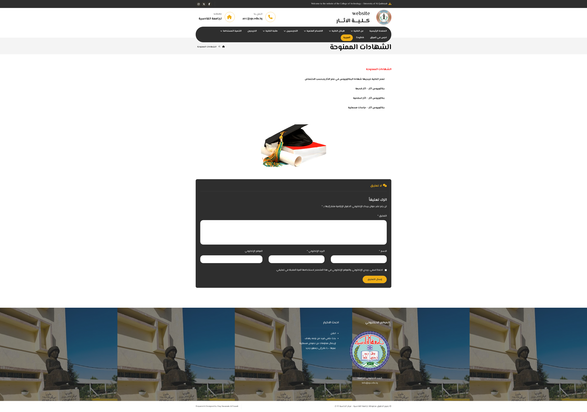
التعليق (382, 216)
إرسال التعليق (374, 279)
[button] (209, 4)
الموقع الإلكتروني (253, 251)
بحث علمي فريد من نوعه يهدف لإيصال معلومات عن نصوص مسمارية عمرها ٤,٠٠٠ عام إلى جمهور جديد (317, 343)
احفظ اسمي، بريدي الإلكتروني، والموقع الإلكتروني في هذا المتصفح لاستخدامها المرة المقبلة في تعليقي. (329, 270)
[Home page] (223, 47)
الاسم (383, 251)
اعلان (333, 333)
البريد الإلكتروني (316, 251)
